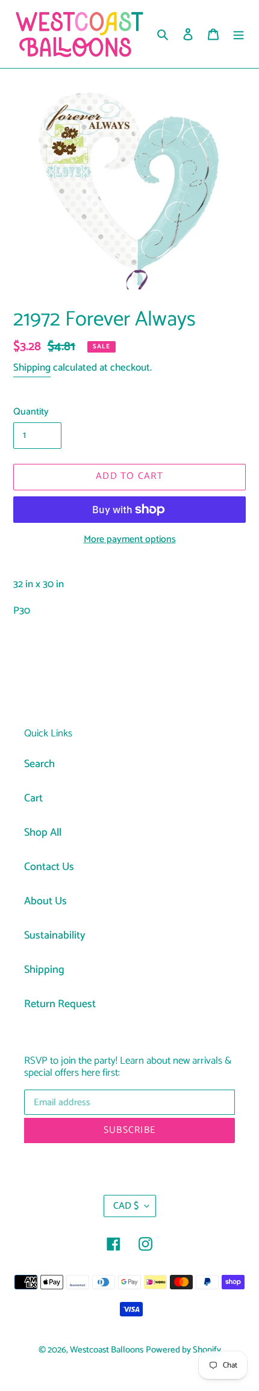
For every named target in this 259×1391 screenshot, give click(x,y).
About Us (45, 901)
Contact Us (49, 867)
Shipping (32, 367)
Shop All (42, 833)
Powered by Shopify (183, 1350)
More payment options (130, 539)
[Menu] (238, 34)
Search (39, 764)
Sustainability (55, 936)
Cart (33, 798)
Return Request (60, 1004)
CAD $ (126, 1206)
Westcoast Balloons (106, 1350)
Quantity (31, 412)
